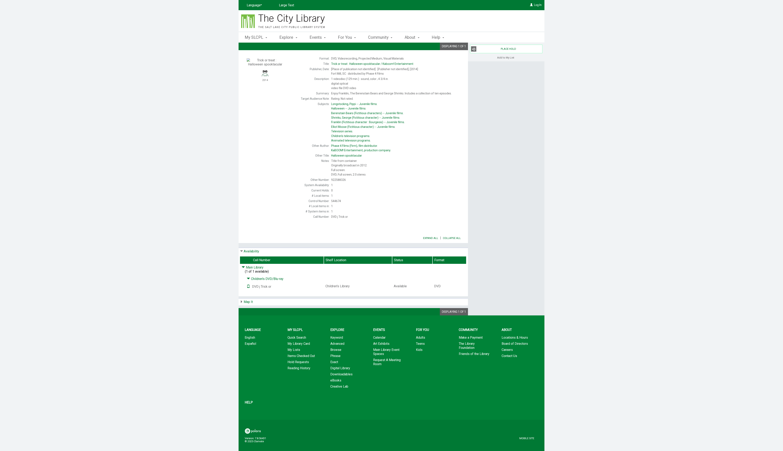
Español (250, 344)
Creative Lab (339, 386)
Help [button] (436, 37)
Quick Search (297, 337)
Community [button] (378, 37)
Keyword (336, 337)
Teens (420, 344)
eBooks (335, 380)
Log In (538, 5)
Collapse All (452, 238)
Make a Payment (471, 337)
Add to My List (505, 57)
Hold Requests (298, 362)
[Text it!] (248, 287)
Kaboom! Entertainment (372, 63)
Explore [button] (286, 37)
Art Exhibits (381, 344)
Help (249, 402)
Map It (248, 302)
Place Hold (508, 48)
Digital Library (340, 368)
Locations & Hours (515, 337)
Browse (335, 350)
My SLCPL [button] (254, 37)
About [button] (410, 37)
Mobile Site (526, 438)
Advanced (337, 344)
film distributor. (354, 145)
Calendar (379, 337)
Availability (251, 251)
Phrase (335, 356)
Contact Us (509, 356)
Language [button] (253, 330)
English (250, 337)
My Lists (294, 350)
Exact (334, 362)
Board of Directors (515, 344)
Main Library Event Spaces (386, 352)
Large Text (286, 5)
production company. (361, 150)
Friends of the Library (474, 354)
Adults (420, 337)
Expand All (430, 238)
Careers (507, 350)
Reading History (299, 368)
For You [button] (345, 37)
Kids (419, 350)
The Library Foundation (467, 346)
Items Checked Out (301, 356)
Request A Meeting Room (387, 362)
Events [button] (316, 37)
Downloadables (341, 374)
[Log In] (531, 5)
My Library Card (299, 344)
